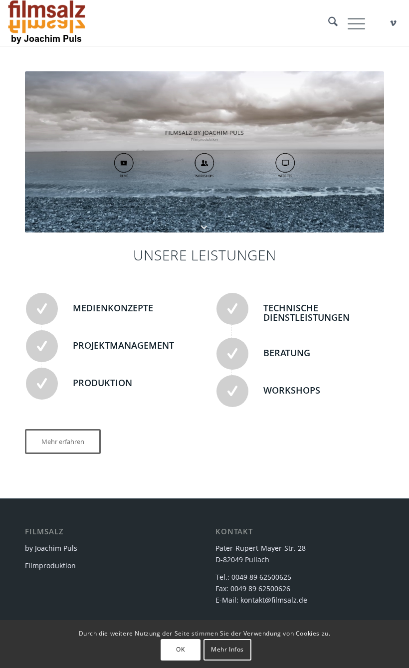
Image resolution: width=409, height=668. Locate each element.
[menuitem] (328, 22)
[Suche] (328, 22)
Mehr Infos (227, 649)
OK (180, 649)
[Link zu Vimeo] (393, 22)
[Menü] (351, 22)
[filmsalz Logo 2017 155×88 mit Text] (46, 22)
